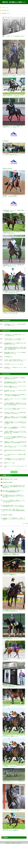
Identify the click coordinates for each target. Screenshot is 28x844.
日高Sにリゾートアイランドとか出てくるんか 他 (15, 466)
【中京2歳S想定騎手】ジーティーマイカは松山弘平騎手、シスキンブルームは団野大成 (13, 95)
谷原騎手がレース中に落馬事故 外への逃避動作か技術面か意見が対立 (15, 378)
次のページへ (14, 472)
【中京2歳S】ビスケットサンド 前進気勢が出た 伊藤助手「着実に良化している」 (14, 265)
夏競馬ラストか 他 (8, 462)
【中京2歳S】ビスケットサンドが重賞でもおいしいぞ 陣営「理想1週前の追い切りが (13, 292)
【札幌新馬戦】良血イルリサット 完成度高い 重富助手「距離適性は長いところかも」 (14, 638)
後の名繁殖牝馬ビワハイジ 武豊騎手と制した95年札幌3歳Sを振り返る (15, 344)
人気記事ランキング (6, 13)
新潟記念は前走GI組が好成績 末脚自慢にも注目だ (15, 450)
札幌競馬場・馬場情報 (7, 514)
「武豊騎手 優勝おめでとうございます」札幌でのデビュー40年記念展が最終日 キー (14, 686)
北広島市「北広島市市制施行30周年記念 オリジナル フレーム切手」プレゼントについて (15, 360)
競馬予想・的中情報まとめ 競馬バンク (14, 2)
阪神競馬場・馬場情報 (7, 482)
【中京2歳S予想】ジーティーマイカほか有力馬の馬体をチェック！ (13, 706)
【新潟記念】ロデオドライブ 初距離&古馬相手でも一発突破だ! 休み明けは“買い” (14, 766)
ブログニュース (5, 7)
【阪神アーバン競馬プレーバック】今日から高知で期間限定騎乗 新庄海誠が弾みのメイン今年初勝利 (15, 417)
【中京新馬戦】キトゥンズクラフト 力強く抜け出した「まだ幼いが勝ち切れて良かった (14, 154)
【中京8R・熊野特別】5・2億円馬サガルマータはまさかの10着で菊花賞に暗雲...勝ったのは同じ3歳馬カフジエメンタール (15, 404)
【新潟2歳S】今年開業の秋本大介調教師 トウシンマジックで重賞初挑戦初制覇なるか (13, 491)
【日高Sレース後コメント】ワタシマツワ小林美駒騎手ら (15, 399)
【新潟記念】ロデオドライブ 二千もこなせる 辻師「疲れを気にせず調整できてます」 (14, 736)
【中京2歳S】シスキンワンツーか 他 (12, 364)
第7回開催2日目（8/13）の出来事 (10, 479)
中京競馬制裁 (7, 356)
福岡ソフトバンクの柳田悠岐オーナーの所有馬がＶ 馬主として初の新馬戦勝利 (15, 428)
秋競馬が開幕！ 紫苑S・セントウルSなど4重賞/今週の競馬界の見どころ (15, 353)
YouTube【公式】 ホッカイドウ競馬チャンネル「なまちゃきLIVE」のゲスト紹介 (14, 339)
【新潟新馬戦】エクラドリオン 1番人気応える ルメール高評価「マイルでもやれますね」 (15, 459)
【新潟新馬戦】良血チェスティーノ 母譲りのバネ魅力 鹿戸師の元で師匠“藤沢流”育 (14, 610)
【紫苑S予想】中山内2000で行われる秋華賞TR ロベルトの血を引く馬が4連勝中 (15, 395)
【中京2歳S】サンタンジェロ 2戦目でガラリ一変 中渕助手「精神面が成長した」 (14, 233)
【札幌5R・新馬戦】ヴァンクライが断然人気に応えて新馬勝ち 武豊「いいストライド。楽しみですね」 (15, 422)
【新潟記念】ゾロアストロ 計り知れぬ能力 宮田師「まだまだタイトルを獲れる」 (14, 75)
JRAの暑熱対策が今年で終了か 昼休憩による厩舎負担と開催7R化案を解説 (15, 382)
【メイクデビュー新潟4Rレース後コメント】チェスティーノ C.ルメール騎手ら (15, 409)
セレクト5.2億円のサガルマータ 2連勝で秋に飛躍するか (15, 455)
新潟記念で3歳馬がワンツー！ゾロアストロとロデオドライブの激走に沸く (15, 387)
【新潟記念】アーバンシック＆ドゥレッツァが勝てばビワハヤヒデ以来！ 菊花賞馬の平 (14, 830)
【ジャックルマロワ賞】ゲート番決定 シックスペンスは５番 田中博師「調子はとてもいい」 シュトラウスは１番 (14, 501)
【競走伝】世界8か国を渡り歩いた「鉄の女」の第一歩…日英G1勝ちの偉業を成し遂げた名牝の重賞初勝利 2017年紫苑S (15, 348)
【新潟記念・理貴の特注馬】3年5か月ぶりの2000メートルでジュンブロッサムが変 (13, 313)
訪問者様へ (6, 837)
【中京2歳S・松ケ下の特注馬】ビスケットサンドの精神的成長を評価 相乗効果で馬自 (13, 554)
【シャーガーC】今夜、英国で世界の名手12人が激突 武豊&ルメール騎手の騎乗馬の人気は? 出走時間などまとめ (14, 486)
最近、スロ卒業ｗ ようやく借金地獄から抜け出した (14, 37)
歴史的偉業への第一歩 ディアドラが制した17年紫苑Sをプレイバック (15, 391)
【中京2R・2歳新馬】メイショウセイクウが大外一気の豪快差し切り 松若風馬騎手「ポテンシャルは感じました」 (15, 432)
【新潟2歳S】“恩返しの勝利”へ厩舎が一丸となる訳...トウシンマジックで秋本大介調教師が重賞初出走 (14, 510)
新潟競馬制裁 (5, 140)
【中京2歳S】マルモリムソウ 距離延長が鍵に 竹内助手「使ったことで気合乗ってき (13, 126)
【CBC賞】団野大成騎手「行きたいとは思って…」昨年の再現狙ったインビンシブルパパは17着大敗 (14, 506)
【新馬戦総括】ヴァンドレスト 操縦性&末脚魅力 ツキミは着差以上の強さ (14, 211)
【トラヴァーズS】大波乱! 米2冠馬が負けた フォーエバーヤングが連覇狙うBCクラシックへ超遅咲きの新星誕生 (15, 437)
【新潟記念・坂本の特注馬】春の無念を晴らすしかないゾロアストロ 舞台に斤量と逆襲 (14, 810)
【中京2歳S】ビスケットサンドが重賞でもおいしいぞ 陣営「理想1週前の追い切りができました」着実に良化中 (13, 496)
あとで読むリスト (5, 10)
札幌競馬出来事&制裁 (7, 168)
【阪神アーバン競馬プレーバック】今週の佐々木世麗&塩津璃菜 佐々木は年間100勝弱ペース (15, 442)
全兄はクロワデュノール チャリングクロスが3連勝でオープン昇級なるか (15, 446)
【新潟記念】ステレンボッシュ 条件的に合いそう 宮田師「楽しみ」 (14, 659)
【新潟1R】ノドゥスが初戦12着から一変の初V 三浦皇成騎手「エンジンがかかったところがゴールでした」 (14, 519)
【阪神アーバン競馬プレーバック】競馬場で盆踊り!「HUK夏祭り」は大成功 (15, 413)
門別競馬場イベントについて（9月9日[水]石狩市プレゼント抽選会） (15, 325)
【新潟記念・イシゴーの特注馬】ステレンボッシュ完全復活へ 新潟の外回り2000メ (14, 196)
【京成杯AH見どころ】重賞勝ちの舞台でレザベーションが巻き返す (15, 335)
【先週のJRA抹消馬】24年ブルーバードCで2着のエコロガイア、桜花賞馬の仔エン (13, 574)
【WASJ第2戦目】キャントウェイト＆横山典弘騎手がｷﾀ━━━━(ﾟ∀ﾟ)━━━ (13, 782)
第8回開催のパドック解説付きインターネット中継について (15, 368)
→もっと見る (25, 523)
